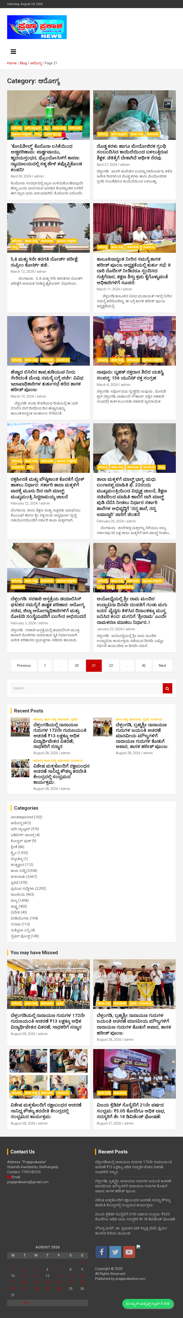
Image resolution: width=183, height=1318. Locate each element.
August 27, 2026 (109, 1123)
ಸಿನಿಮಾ (16, 924)
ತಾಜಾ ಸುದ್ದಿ (59, 128)
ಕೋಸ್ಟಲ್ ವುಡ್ (21, 841)
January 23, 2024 (110, 629)
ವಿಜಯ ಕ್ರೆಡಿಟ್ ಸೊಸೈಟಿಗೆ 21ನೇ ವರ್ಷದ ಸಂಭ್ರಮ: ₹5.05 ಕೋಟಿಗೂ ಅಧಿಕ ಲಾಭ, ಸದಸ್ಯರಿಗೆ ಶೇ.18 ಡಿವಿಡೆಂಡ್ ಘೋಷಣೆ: (131, 1110)
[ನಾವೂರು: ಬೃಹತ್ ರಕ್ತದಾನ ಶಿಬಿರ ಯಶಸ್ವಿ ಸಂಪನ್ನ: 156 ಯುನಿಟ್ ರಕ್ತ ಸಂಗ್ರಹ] (134, 341)
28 (59, 1289)
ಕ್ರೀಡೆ (14, 847)
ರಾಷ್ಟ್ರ (111, 587)
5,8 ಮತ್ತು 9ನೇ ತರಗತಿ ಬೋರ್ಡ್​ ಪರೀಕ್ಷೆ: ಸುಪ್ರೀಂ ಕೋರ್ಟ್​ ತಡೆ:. (45, 262)
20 (77, 665)
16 (82, 1276)
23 (82, 1282)
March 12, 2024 (22, 271)
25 (24, 1289)
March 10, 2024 (22, 396)
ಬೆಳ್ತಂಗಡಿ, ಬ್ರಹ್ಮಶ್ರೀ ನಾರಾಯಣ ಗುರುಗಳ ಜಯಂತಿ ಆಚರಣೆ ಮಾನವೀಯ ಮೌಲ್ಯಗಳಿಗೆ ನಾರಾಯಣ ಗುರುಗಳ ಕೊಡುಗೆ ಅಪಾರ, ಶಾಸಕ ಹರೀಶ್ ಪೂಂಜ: (142, 735)
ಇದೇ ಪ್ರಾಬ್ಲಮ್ (33, 128)
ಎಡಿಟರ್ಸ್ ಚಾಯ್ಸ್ (22, 835)
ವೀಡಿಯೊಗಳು (20, 918)
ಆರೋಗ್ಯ (16, 128)
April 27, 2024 (107, 165)
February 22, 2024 (24, 503)
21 (59, 1282)
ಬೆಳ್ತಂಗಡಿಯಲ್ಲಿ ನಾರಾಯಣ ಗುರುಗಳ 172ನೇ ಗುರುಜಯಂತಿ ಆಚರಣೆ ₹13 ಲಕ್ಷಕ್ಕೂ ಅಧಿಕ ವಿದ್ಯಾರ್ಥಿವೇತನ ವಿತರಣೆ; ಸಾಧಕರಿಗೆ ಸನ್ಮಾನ (59, 735)
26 (36, 1289)
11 (24, 1276)
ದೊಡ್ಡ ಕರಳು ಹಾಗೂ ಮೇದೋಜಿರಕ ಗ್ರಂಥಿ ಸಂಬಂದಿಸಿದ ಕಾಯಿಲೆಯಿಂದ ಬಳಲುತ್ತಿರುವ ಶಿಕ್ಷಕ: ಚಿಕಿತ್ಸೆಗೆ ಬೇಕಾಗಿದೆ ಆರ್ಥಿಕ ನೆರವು (132, 152)
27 (47, 1289)
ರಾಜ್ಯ (38, 134)
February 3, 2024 (23, 623)
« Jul (24, 1303)
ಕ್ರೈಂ (47, 128)
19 (36, 1282)
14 (59, 1276)
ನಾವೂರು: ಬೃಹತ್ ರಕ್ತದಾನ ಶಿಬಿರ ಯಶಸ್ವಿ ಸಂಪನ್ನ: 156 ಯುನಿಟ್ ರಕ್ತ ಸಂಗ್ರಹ (130, 375)
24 (13, 1289)
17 (13, 1282)
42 (144, 665)
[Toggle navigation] (13, 51)
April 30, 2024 (21, 176)
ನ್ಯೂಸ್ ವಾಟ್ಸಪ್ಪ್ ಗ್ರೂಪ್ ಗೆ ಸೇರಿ (149, 1304)
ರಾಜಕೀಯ (149, 247)
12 (36, 1276)
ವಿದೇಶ (15, 912)
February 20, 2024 (110, 521)
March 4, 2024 (107, 385)
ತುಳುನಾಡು (75, 128)
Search (167, 688)
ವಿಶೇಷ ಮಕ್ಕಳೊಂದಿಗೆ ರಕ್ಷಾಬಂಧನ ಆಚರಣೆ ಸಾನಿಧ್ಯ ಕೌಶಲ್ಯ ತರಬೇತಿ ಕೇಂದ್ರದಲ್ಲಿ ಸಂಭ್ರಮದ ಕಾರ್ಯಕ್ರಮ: (61, 774)
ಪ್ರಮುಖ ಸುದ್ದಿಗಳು (21, 134)
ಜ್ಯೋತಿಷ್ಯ (17, 859)
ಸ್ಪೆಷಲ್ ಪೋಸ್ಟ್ (52, 134)
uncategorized (22, 817)
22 (111, 665)
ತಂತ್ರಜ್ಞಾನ (17, 865)
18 (24, 1282)
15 (70, 1276)
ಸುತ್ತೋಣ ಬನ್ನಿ (20, 930)
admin (39, 176)
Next (162, 665)
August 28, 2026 (45, 753)
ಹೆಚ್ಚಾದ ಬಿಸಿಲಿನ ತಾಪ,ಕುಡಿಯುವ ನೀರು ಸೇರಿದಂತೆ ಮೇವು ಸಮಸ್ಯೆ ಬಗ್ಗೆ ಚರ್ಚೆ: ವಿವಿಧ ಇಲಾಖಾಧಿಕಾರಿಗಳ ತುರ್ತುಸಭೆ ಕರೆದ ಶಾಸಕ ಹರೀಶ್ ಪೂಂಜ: (47, 380)
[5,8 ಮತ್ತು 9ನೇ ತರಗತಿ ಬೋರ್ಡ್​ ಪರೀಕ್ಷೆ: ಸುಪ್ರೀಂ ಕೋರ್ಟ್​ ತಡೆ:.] (48, 228)
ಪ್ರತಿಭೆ (74, 719)
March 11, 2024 (108, 289)
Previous (24, 665)
